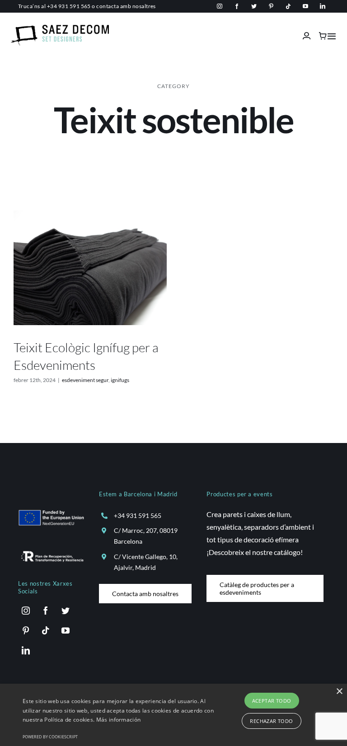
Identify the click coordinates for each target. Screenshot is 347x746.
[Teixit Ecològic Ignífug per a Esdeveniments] (90, 267)
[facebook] (236, 6)
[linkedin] (322, 6)
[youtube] (305, 6)
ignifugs (120, 380)
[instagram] (219, 6)
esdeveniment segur (85, 380)
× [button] (339, 691)
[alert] (173, 715)
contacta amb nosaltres (126, 6)
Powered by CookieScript (50, 737)
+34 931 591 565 (69, 6)
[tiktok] (288, 6)
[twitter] (254, 6)
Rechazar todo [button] (271, 721)
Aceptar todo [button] (271, 700)
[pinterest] (271, 6)
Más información (118, 719)
